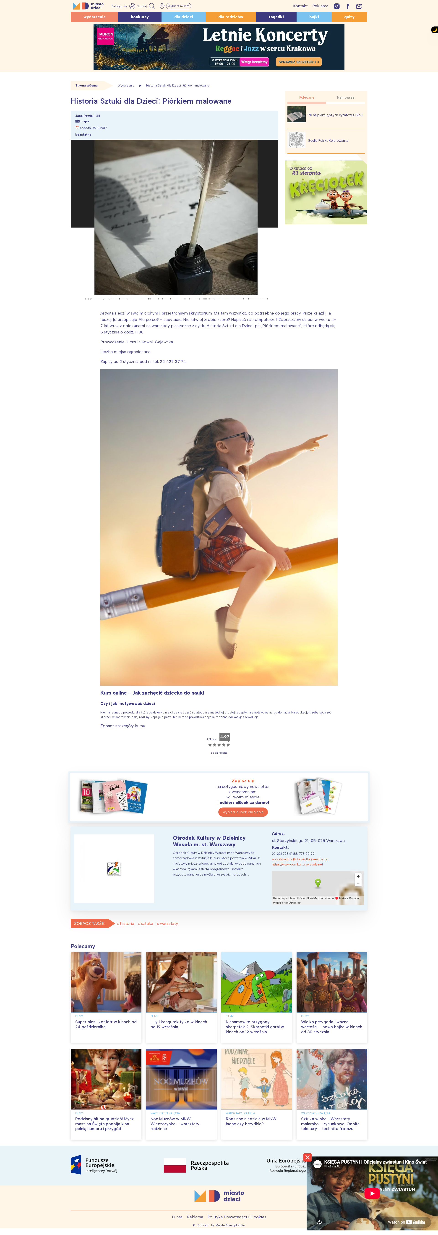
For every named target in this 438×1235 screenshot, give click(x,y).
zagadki (276, 16)
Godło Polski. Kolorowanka (328, 141)
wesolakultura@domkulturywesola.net (300, 859)
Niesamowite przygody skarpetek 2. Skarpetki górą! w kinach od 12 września (255, 1026)
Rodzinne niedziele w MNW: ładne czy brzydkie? (251, 1121)
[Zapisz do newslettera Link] (359, 6)
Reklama (320, 5)
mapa (85, 121)
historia (127, 923)
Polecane (306, 97)
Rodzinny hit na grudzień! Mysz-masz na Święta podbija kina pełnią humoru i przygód (105, 1123)
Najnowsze (346, 97)
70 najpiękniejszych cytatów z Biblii (335, 115)
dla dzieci (183, 16)
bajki (314, 16)
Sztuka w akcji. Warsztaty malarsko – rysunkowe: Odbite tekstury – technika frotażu (330, 1123)
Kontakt (300, 5)
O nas (177, 1216)
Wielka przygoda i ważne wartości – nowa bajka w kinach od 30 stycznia (331, 1026)
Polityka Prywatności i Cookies (237, 1216)
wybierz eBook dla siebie (243, 812)
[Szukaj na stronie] (146, 6)
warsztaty (169, 923)
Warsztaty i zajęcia (165, 1113)
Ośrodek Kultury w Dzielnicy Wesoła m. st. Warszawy (209, 841)
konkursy (140, 16)
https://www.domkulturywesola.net (297, 864)
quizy (349, 16)
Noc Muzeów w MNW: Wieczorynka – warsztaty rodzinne (175, 1123)
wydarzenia (94, 16)
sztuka (147, 923)
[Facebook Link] (347, 6)
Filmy (79, 1016)
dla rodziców (230, 16)
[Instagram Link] (337, 6)
